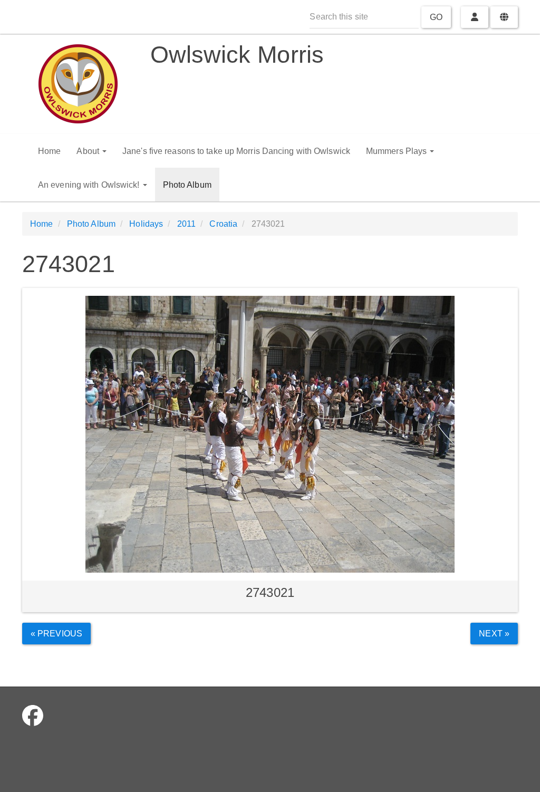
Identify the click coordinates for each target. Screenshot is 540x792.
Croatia (223, 223)
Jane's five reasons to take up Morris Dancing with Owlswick (236, 151)
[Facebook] (32, 716)
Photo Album (187, 184)
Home (49, 151)
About (88, 151)
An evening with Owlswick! (90, 184)
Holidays (146, 223)
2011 (186, 223)
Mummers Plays (397, 151)
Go (436, 17)
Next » (494, 633)
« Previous (56, 633)
